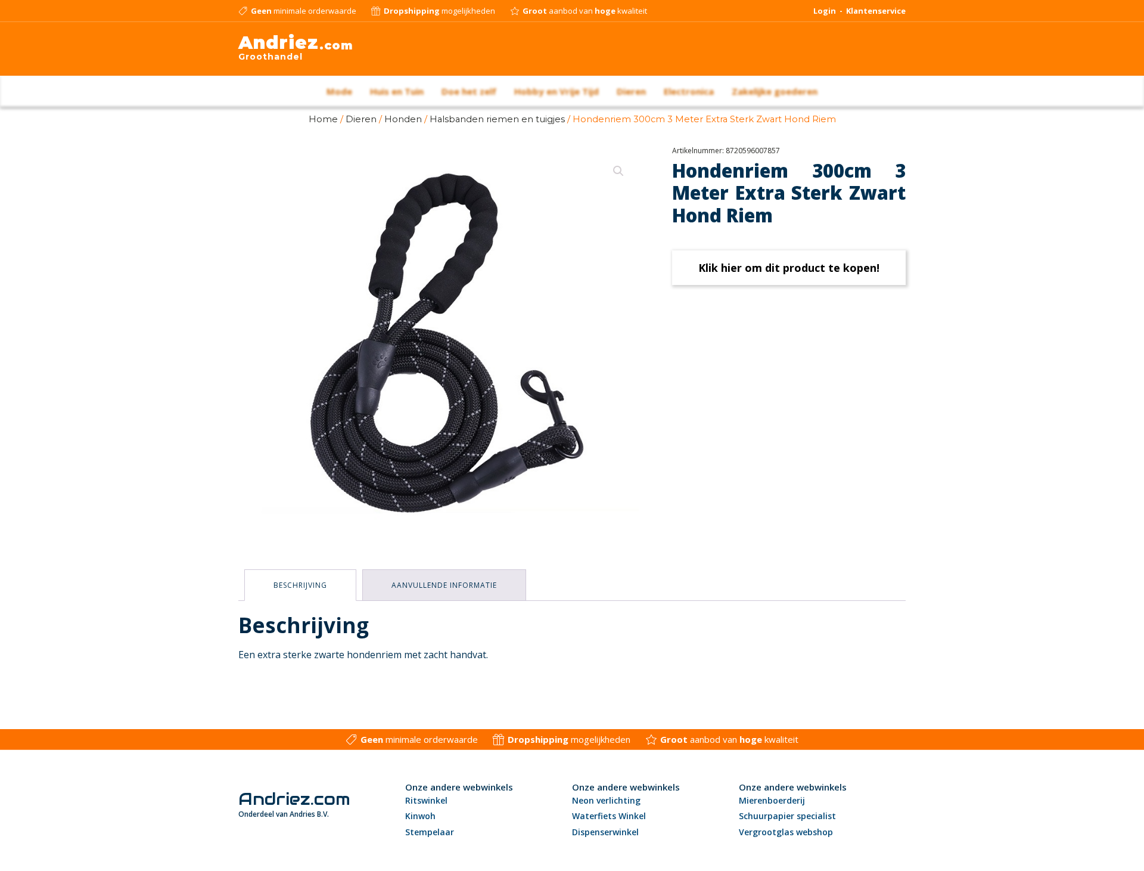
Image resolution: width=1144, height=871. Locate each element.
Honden (403, 119)
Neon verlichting (606, 800)
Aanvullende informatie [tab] (444, 585)
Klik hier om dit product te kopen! (788, 268)
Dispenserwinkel (605, 832)
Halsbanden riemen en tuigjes (497, 119)
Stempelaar (429, 832)
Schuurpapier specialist (787, 816)
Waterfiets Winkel (609, 816)
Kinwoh (420, 816)
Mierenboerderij (772, 800)
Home (323, 119)
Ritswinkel (426, 800)
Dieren (361, 119)
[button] (618, 171)
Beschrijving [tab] (300, 585)
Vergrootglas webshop (786, 832)
